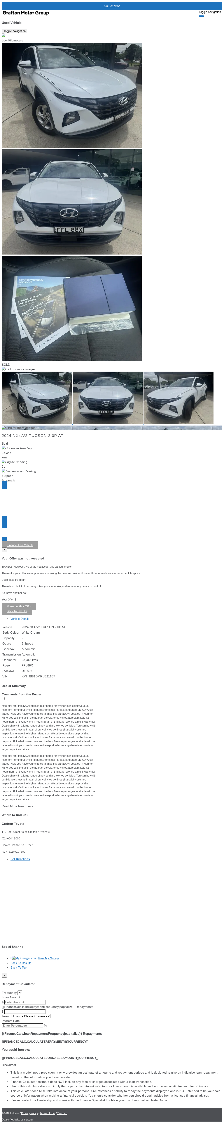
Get (20, 859)
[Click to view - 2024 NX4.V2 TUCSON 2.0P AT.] (37, 423)
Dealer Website (11, 1119)
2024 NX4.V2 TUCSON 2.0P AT (32, 435)
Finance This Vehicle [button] (20, 545)
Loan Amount (11, 997)
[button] (112, 1065)
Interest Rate (11, 1020)
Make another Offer (19, 606)
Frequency (9, 992)
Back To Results (21, 963)
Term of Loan (11, 1016)
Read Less (25, 806)
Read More (9, 806)
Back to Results (17, 611)
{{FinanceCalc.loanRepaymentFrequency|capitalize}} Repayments (47, 1006)
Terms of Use (47, 1113)
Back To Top (18, 967)
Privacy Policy (29, 1113)
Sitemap (62, 1113)
